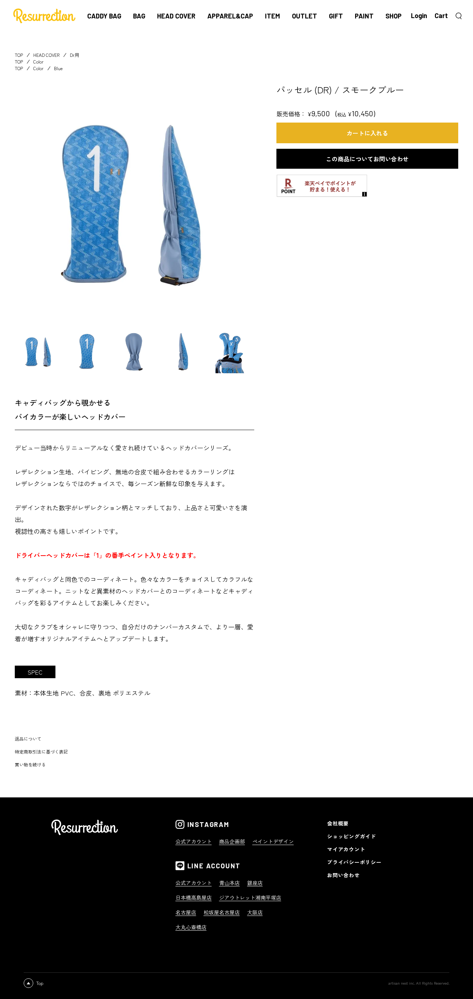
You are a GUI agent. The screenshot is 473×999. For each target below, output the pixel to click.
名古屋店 (186, 912)
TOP (19, 55)
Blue (58, 68)
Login (419, 15)
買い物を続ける (30, 764)
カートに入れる (367, 132)
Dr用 (74, 55)
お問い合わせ (343, 875)
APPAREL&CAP (230, 16)
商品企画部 (232, 841)
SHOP (393, 16)
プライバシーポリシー (354, 862)
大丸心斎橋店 (191, 927)
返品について (28, 738)
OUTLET (304, 16)
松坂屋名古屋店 (222, 912)
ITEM (272, 16)
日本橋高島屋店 (194, 897)
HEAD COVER (176, 16)
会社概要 (338, 823)
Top (39, 983)
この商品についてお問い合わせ (367, 158)
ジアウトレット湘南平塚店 (250, 897)
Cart (441, 15)
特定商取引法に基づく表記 (41, 751)
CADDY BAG (104, 16)
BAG (139, 16)
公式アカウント (194, 841)
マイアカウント (346, 849)
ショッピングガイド (351, 836)
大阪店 (255, 912)
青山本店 (229, 882)
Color (38, 61)
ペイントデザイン (273, 841)
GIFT (336, 16)
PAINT (364, 16)
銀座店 (255, 882)
